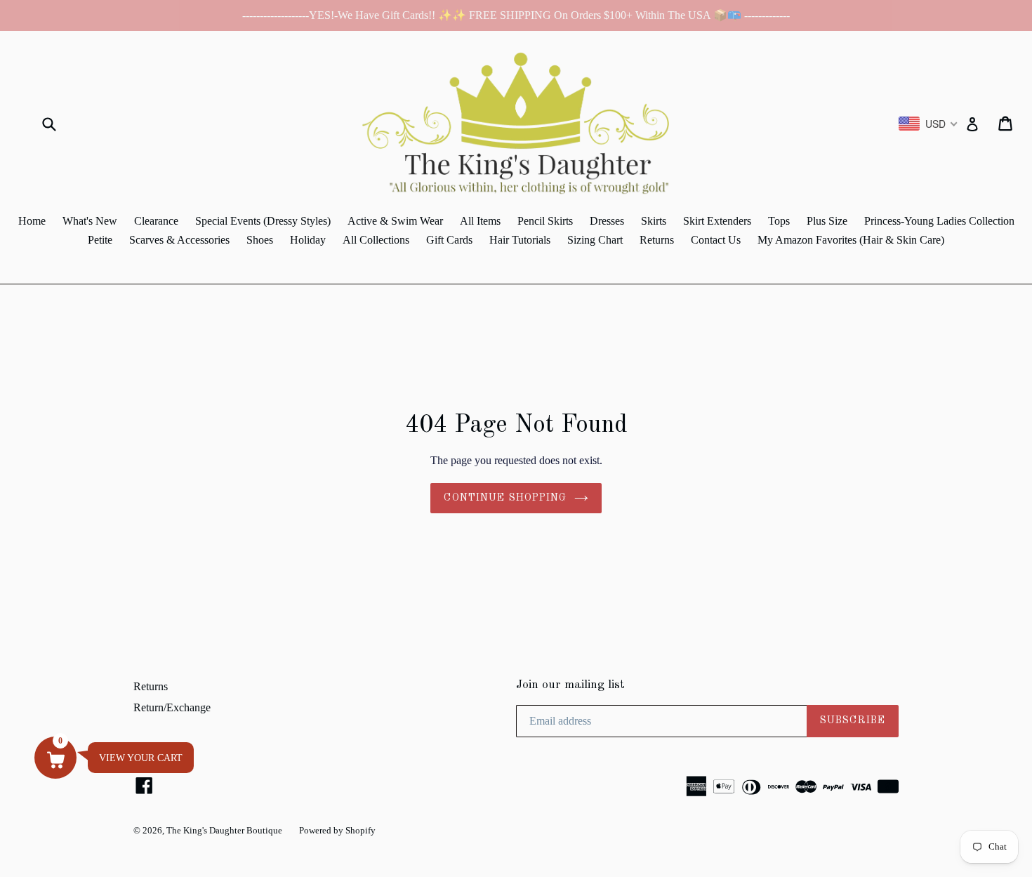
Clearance (156, 221)
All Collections (376, 240)
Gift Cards (449, 240)
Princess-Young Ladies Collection (939, 221)
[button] (55, 758)
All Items (480, 221)
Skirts (653, 221)
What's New (89, 221)
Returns (657, 240)
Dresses (607, 221)
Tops (779, 221)
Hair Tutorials (519, 240)
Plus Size (827, 221)
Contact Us (716, 240)
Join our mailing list (570, 685)
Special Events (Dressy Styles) (263, 221)
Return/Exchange (172, 707)
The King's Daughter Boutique (224, 830)
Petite (100, 240)
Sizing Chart (595, 240)
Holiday (308, 240)
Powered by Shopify (337, 830)
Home (32, 221)
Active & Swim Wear (395, 221)
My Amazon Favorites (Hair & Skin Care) (851, 240)
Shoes (259, 240)
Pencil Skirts (545, 221)
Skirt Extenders (717, 221)
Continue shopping (505, 498)
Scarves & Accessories (179, 240)
